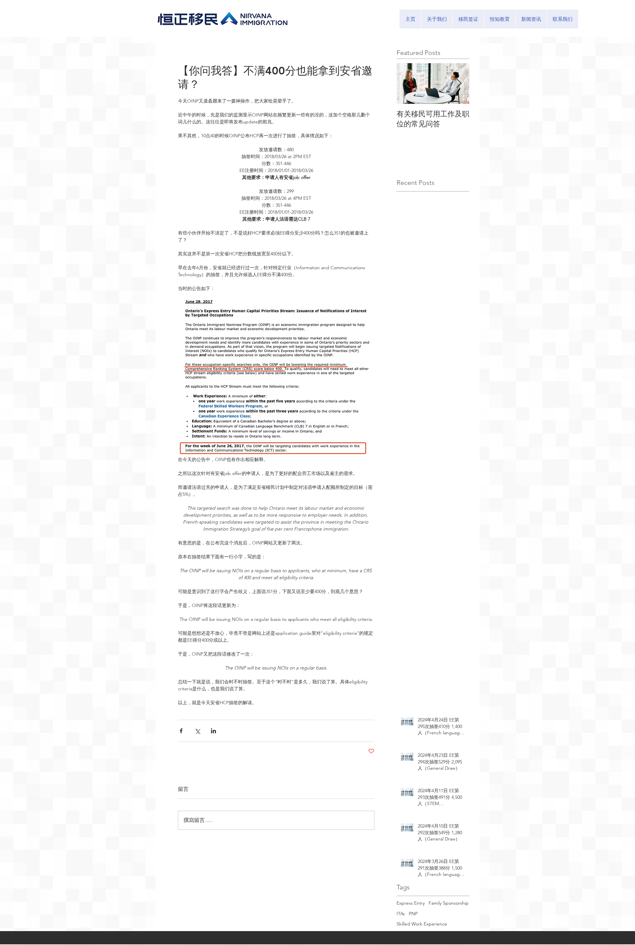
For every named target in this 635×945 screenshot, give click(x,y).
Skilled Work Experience (422, 924)
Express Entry (411, 903)
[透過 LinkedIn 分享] (213, 731)
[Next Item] (459, 83)
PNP (413, 914)
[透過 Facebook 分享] (181, 731)
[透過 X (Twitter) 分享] (197, 731)
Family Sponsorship (449, 903)
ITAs (401, 914)
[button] (468, 19)
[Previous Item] (407, 83)
